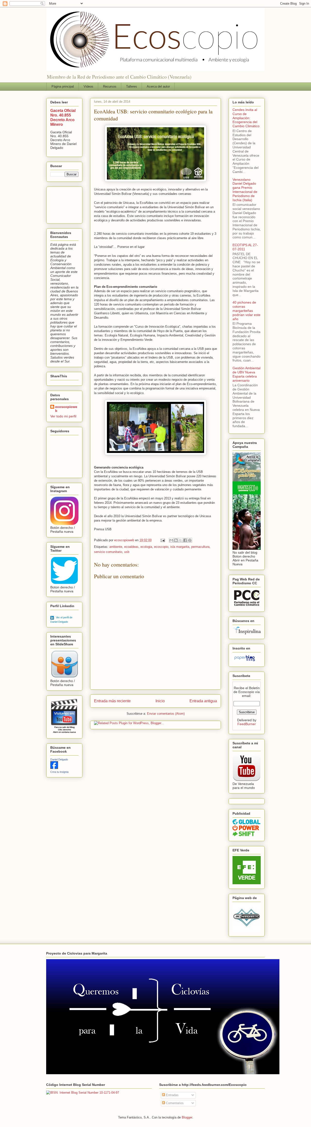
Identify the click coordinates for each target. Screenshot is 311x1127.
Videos (88, 86)
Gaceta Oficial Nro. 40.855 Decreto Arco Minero (63, 117)
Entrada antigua (203, 701)
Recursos (109, 86)
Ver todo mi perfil (63, 416)
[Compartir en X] (180, 540)
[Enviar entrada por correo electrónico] (162, 540)
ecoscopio (161, 547)
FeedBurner (246, 724)
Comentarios (174, 1103)
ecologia (146, 547)
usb (126, 552)
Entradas (172, 1095)
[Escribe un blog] (175, 540)
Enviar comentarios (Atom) (166, 713)
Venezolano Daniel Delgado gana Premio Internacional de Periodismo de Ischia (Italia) (245, 190)
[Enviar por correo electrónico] (171, 540)
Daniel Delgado (59, 759)
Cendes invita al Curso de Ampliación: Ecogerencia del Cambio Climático (246, 118)
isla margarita (179, 547)
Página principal (63, 86)
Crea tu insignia (59, 771)
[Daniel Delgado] (54, 768)
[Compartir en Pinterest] (189, 540)
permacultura (200, 547)
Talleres (131, 86)
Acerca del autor (158, 86)
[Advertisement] (65, 204)
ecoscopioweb (66, 409)
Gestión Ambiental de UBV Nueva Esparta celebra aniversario (246, 374)
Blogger (187, 1117)
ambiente (115, 547)
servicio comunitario (108, 552)
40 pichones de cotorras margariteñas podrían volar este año (246, 310)
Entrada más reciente (112, 701)
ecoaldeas (131, 547)
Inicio (160, 701)
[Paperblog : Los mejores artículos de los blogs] (245, 661)
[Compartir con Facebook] (185, 540)
